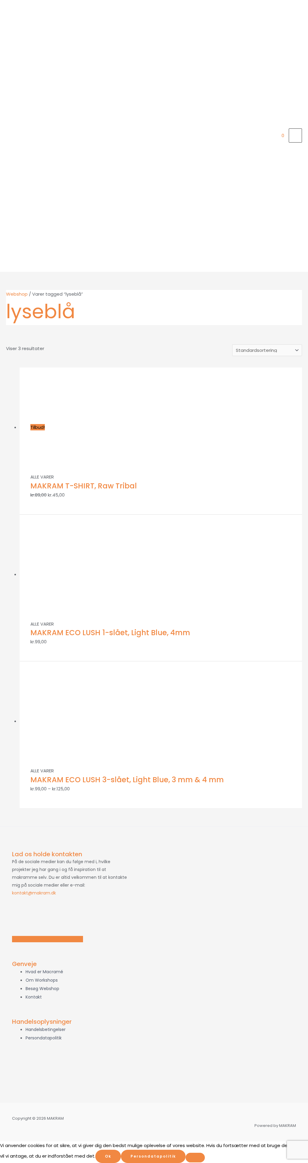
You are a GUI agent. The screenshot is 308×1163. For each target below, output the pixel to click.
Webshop (17, 294)
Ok (108, 1156)
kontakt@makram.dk (34, 893)
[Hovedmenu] (295, 135)
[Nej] (195, 1157)
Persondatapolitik (153, 1156)
